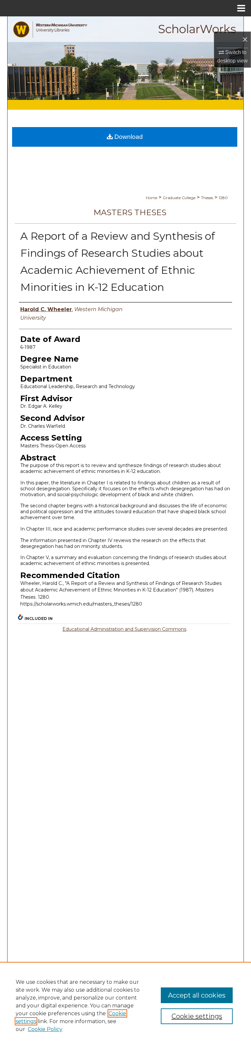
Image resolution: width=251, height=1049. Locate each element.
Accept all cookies (197, 995)
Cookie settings (197, 1016)
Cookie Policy (45, 1029)
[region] (125, 1005)
